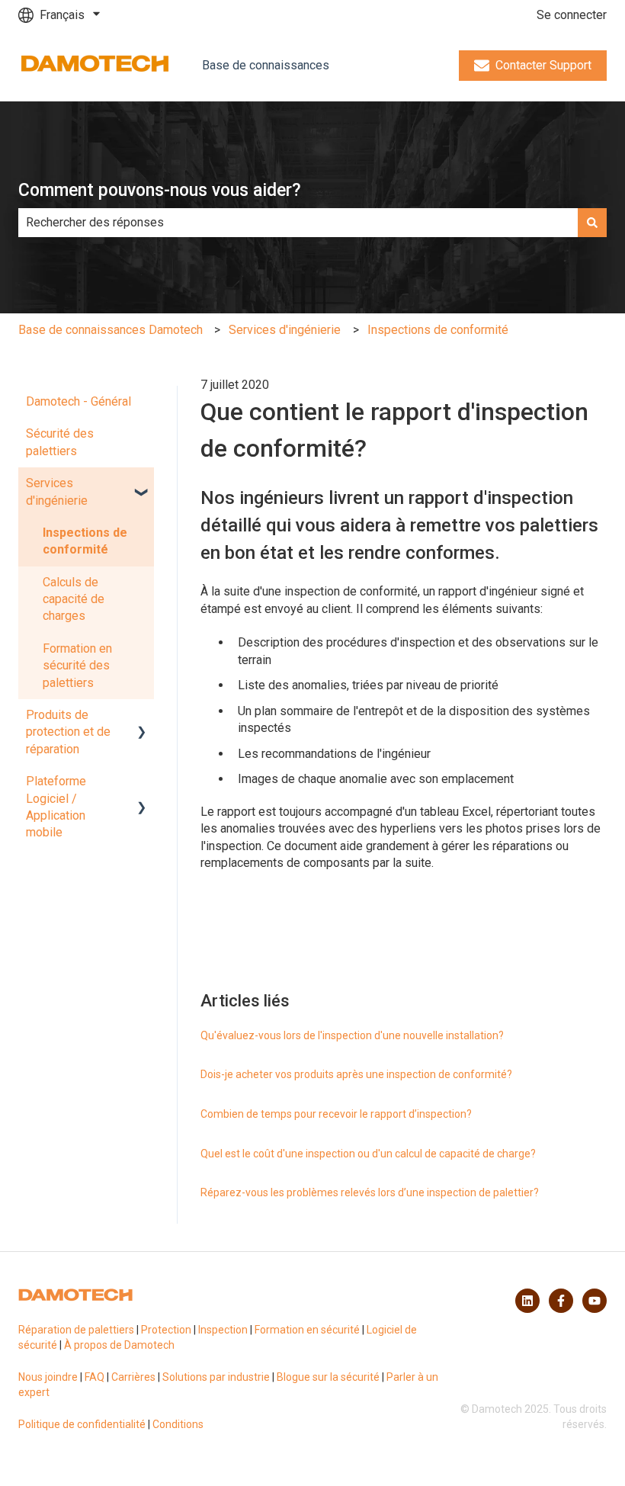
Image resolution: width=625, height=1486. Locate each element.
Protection (166, 1330)
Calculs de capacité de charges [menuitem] (73, 599)
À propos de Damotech (119, 1345)
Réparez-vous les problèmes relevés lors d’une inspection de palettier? (369, 1192)
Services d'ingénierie (285, 330)
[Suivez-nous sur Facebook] (561, 1301)
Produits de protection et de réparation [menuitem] (68, 732)
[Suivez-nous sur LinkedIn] (527, 1301)
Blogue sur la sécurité (328, 1377)
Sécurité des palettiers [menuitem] (60, 441)
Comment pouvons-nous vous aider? (159, 190)
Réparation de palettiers (76, 1330)
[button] (142, 484)
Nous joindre (48, 1377)
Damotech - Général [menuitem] (78, 401)
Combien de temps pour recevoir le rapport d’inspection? (336, 1114)
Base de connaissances (265, 65)
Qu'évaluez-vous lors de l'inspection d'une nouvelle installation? (352, 1035)
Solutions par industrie (216, 1377)
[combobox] (298, 222)
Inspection (223, 1330)
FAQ (94, 1377)
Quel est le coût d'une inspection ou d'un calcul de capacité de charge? (368, 1153)
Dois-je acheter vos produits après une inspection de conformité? (356, 1074)
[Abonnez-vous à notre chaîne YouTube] (594, 1301)
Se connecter (572, 15)
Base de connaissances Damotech (110, 330)
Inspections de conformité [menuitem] (85, 541)
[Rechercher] (592, 222)
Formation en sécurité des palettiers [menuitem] (77, 665)
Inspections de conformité (437, 330)
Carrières (133, 1377)
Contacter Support (543, 65)
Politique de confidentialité (82, 1424)
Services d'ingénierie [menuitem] (57, 491)
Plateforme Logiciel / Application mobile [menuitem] (56, 806)
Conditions (178, 1424)
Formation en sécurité (307, 1330)
